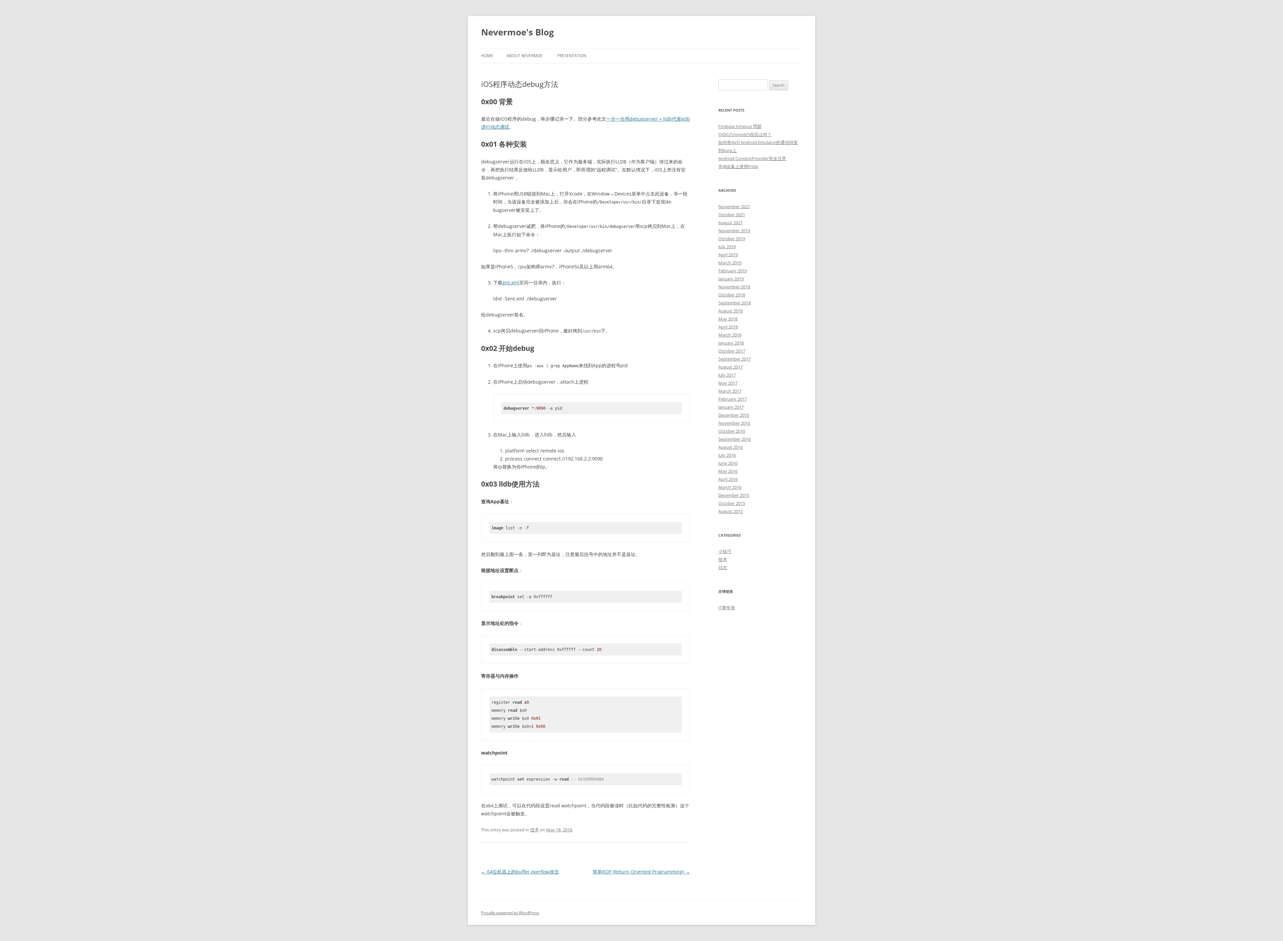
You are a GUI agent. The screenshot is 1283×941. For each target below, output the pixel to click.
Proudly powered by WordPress (510, 913)
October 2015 (731, 503)
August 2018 (730, 311)
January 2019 (731, 279)
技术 (534, 830)
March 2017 (729, 391)
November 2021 (734, 207)
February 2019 (732, 271)
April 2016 (728, 479)
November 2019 (734, 231)
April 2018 (728, 327)
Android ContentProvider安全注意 (752, 158)
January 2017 (731, 407)
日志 (722, 567)
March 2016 (729, 487)
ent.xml (511, 282)
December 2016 (733, 415)
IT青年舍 (726, 607)
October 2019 (731, 239)
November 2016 (734, 423)
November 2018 (734, 287)
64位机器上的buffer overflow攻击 (520, 871)
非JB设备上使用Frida (738, 166)
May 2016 (727, 471)
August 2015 (730, 511)
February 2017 (732, 399)
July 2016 (727, 455)
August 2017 (730, 367)
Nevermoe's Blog (517, 32)
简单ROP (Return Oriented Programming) (641, 871)
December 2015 (733, 495)
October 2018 (731, 295)
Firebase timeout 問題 (740, 126)
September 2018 (734, 303)
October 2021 (731, 215)
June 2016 (727, 463)
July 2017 (727, 375)
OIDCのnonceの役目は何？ (744, 134)
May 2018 (727, 319)
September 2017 (734, 359)
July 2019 (727, 247)
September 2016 (734, 439)
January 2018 (731, 343)
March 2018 (729, 335)
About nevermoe (525, 55)
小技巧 (724, 551)
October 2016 (731, 431)
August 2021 (730, 223)
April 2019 (728, 255)
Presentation (571, 55)
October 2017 (731, 351)
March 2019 (729, 263)
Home (487, 55)
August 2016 (730, 447)
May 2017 (727, 383)
